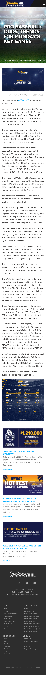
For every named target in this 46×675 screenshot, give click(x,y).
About (5, 641)
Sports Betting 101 (29, 611)
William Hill (23, 100)
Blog (5, 629)
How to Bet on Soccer (30, 621)
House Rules (27, 639)
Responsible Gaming (30, 649)
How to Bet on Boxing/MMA (32, 629)
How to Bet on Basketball (31, 616)
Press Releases (8, 644)
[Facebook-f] (11, 583)
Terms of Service (29, 644)
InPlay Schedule (8, 619)
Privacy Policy (28, 646)
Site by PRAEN (36, 668)
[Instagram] (19, 583)
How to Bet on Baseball (31, 619)
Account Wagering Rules (31, 641)
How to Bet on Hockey (30, 631)
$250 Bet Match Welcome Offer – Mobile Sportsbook (22, 547)
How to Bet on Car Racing (31, 626)
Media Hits (7, 646)
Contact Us (7, 654)
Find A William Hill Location (11, 613)
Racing (6, 626)
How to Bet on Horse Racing (32, 624)
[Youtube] (35, 583)
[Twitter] (27, 583)
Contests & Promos (9, 621)
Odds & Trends (38, 95)
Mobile (6, 611)
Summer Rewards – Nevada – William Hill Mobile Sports (20, 500)
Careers (6, 651)
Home (6, 61)
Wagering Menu (8, 616)
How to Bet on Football (30, 613)
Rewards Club (8, 624)
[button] (44, 4)
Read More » (7, 469)
